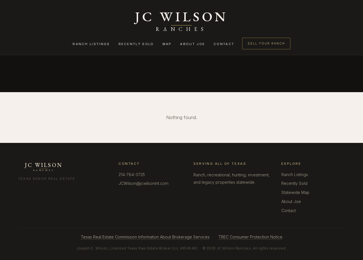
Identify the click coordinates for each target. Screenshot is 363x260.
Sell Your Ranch (266, 43)
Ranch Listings (91, 44)
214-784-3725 (132, 174)
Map (167, 44)
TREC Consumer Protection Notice (250, 236)
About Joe (192, 44)
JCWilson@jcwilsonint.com (143, 183)
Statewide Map (295, 192)
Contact (224, 44)
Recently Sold (136, 44)
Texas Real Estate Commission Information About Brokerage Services (145, 236)
